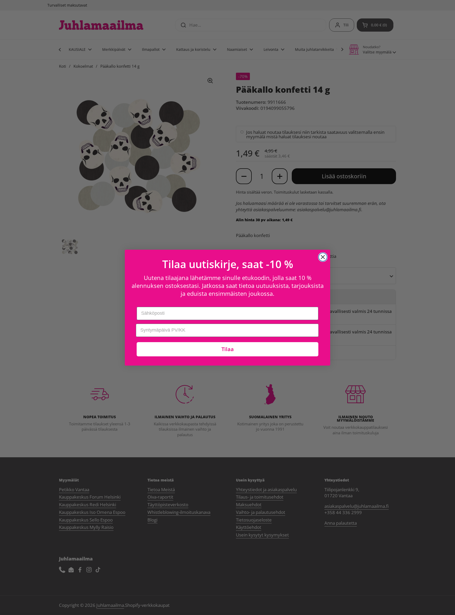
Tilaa (227, 349)
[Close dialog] (323, 257)
